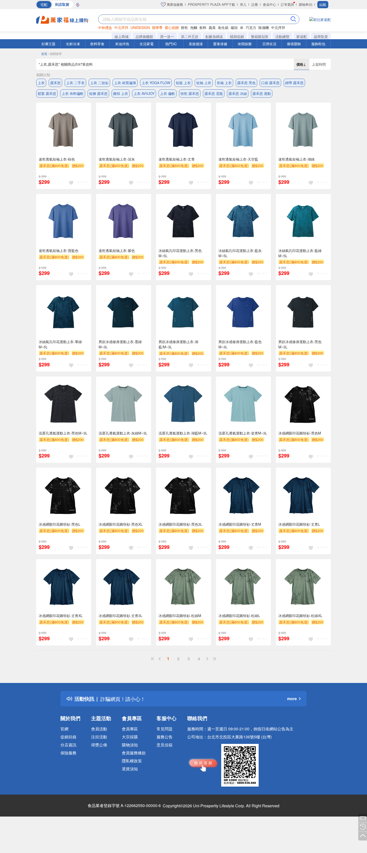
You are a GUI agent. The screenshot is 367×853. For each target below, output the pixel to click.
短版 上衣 (183, 82)
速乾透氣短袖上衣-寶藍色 (58, 250)
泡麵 (193, 27)
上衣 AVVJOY (144, 93)
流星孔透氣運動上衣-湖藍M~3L (183, 432)
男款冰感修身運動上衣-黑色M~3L (300, 344)
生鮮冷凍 (73, 43)
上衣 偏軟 (167, 93)
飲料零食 (97, 43)
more (292, 698)
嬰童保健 (220, 43)
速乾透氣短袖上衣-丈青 (177, 159)
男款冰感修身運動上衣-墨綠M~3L (120, 344)
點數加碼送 (214, 36)
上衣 (41, 82)
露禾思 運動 (261, 93)
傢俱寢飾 (294, 43)
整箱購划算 (259, 36)
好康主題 (48, 43)
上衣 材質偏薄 (125, 82)
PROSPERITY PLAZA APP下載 (211, 4)
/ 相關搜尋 (55, 53)
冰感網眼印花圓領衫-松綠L (239, 615)
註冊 (254, 4)
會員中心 (269, 4)
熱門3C (171, 43)
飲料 (202, 27)
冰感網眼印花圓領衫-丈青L (299, 524)
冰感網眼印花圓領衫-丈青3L (120, 615)
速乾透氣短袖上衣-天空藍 (238, 159)
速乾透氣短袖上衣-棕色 (57, 159)
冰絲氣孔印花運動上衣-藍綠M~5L (300, 253)
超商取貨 (321, 36)
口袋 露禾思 (270, 82)
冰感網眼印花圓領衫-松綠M (180, 615)
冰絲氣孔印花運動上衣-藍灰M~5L (240, 253)
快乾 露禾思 (190, 93)
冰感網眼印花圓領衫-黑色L (59, 524)
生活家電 (147, 43)
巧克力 (251, 27)
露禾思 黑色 (246, 82)
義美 (212, 27)
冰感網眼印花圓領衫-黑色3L (180, 524)
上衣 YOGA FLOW (156, 82)
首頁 (44, 53)
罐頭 (234, 27)
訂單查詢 (287, 4)
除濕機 (263, 27)
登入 (243, 4)
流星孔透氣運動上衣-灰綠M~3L (123, 432)
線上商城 (122, 36)
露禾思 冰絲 (237, 93)
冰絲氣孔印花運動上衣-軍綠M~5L (60, 344)
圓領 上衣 (120, 93)
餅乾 (184, 27)
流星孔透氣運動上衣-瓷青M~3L (242, 432)
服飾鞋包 (318, 43)
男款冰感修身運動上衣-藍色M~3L (240, 344)
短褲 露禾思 (98, 93)
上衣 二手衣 (75, 82)
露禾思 (55, 82)
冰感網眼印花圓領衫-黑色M (299, 432)
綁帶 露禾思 (294, 82)
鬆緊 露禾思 (47, 93)
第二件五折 (189, 36)
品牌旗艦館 (144, 36)
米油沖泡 (122, 43)
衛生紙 (223, 27)
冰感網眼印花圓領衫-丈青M (239, 524)
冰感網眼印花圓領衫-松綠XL (300, 615)
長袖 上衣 (224, 82)
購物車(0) (305, 4)
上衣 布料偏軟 (73, 93)
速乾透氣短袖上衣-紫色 (117, 250)
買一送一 (167, 36)
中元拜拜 (121, 27)
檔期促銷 (237, 36)
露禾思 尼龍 (213, 93)
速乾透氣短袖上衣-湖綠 (296, 159)
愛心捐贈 (172, 27)
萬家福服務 (174, 4)
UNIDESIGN (140, 27)
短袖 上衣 (203, 82)
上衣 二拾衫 (99, 82)
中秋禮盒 (105, 27)
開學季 (157, 27)
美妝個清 (196, 43)
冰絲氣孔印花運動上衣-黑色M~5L (180, 253)
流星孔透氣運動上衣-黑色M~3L (63, 432)
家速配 (301, 36)
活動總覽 (282, 36)
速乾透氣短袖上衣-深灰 (117, 159)
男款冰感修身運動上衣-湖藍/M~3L (178, 344)
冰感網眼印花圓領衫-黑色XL (121, 524)
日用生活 (269, 43)
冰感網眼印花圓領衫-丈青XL (61, 615)
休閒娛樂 (245, 43)
